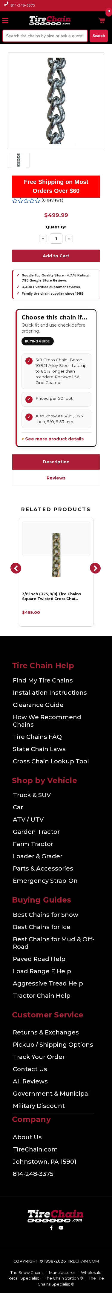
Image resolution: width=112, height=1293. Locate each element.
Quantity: (56, 227)
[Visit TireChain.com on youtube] (61, 1228)
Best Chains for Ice (41, 927)
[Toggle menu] (8, 20)
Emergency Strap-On (45, 880)
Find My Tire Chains (43, 680)
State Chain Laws (39, 749)
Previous (15, 568)
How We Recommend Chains (47, 721)
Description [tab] (56, 462)
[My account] (92, 20)
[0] (101, 20)
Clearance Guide (38, 704)
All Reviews (30, 1081)
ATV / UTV (28, 819)
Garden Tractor (36, 831)
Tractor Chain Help (41, 995)
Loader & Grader (37, 856)
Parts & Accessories (43, 868)
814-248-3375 (23, 5)
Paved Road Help (39, 959)
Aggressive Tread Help (48, 983)
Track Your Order (39, 1056)
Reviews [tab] (56, 478)
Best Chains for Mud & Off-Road (53, 943)
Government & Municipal (51, 1093)
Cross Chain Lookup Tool (51, 761)
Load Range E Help (42, 971)
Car (18, 807)
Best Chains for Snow (45, 914)
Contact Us (30, 1069)
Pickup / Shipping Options (53, 1044)
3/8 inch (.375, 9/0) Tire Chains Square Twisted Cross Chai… (51, 596)
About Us (27, 1137)
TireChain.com (35, 1149)
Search (99, 36)
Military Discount (39, 1105)
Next (95, 568)
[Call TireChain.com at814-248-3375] (6, 7)
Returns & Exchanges (46, 1032)
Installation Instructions (50, 692)
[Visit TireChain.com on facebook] (51, 1228)
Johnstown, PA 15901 (44, 1161)
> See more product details (53, 439)
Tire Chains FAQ (37, 736)
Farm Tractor (33, 844)
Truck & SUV (32, 795)
